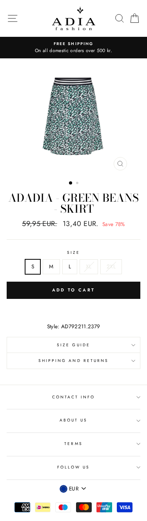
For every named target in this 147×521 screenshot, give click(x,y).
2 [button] (78, 184)
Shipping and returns (73, 361)
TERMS (73, 444)
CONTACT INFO (73, 397)
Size (73, 252)
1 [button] (71, 183)
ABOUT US (73, 420)
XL (89, 266)
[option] (73, 48)
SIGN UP (122, 504)
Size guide (73, 345)
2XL (111, 266)
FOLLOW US (73, 467)
